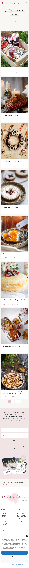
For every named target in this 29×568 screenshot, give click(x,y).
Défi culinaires (20, 518)
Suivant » (17, 402)
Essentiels (4, 526)
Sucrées (3, 518)
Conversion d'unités (19, 522)
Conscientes (5, 519)
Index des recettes (21, 516)
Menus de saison (21, 515)
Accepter (14, 552)
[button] (27, 536)
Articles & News (20, 513)
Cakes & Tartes (6, 118)
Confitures (5, 72)
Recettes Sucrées (13, 72)
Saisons (13, 257)
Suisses (3, 513)
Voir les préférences (14, 561)
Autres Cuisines (6, 521)
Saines (3, 515)
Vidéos (18, 519)
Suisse (13, 164)
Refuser (14, 557)
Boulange (4, 523)
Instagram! (4, 484)
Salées (3, 516)
